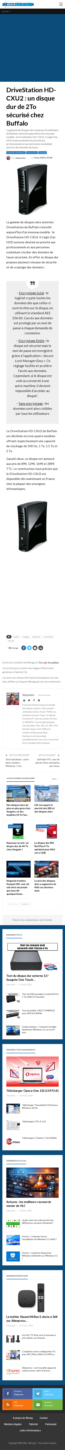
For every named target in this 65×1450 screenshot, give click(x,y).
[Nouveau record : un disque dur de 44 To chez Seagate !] (18, 831)
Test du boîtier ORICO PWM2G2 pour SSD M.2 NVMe (38, 1012)
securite (11, 641)
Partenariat (50, 1424)
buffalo (16, 637)
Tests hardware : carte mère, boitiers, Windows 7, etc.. (17, 762)
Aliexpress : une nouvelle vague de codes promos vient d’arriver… (39, 1369)
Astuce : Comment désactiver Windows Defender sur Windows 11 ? (40, 1255)
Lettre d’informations (30, 1430)
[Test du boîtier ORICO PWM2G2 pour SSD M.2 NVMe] (13, 1014)
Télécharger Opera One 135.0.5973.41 (32, 1090)
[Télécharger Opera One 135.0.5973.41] (32, 1072)
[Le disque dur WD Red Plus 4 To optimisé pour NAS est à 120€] (46, 831)
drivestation (48, 637)
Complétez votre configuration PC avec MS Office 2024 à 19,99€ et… (39, 1353)
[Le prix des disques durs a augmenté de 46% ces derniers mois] (46, 869)
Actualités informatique (16, 153)
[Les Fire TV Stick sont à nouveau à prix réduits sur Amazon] (13, 1339)
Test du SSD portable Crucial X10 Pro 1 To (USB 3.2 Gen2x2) (40, 995)
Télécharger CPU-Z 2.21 (34, 1121)
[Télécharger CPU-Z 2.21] (13, 1125)
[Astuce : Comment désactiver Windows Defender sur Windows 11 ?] (13, 1256)
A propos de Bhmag (23, 1417)
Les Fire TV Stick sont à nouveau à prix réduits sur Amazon (39, 1336)
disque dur (36, 637)
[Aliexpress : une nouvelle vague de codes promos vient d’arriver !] (13, 1371)
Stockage (42, 153)
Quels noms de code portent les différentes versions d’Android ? (38, 1221)
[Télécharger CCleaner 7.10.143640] (13, 1142)
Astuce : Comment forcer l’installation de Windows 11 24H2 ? (39, 1238)
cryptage (26, 637)
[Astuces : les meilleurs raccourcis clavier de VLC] (32, 1183)
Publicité (33, 1424)
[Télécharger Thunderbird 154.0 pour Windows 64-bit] (13, 1109)
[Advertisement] (32, 48)
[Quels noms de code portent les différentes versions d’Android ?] (13, 1224)
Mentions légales (13, 1424)
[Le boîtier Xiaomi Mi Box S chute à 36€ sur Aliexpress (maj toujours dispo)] (32, 1297)
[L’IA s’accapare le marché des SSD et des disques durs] (46, 793)
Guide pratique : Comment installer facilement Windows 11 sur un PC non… (39, 1029)
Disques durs (32, 153)
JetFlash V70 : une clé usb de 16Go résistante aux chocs (47, 762)
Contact (44, 1417)
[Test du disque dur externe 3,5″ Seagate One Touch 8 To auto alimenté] (32, 956)
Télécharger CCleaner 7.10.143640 (39, 1138)
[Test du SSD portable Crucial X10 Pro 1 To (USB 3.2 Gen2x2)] (13, 998)
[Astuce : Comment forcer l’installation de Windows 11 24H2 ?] (13, 1240)
